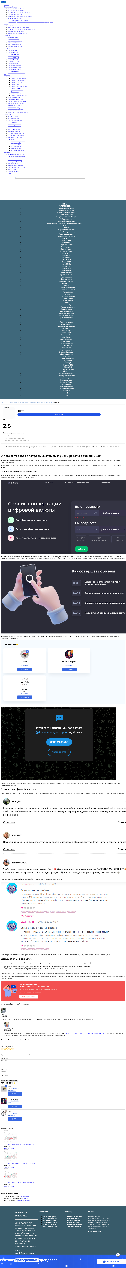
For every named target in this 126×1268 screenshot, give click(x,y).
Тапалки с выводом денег (16, 31)
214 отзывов (15, 1113)
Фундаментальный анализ (16, 103)
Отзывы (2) (59, 415)
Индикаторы (12, 139)
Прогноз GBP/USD (13, 52)
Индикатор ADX (16, 143)
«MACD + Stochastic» (14, 129)
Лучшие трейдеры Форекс (16, 9)
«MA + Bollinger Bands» (15, 120)
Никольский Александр (22, 1200)
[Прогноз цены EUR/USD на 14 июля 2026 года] (10, 1143)
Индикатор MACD (16, 146)
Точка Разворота (69, 662)
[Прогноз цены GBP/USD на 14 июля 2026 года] (10, 1162)
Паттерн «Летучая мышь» (19, 86)
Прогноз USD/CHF (13, 54)
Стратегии (7, 114)
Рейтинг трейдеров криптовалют (18, 20)
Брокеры (7, 35)
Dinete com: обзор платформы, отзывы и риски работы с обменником (25, 447)
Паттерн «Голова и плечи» (19, 78)
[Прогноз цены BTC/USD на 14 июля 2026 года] (10, 1181)
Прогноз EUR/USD (13, 50)
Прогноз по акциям (14, 71)
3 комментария (9, 1167)
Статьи (10, 173)
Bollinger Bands (16, 148)
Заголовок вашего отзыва (9, 1053)
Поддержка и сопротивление (17, 101)
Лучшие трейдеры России (16, 10)
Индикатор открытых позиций (17, 156)
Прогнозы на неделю (14, 69)
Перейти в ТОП (113, 1261)
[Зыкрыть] (118, 1255)
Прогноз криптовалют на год (17, 73)
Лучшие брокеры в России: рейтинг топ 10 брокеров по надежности (31, 402)
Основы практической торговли (18, 112)
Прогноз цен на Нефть (15, 67)
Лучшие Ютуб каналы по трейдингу (19, 12)
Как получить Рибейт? (15, 46)
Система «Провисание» (15, 128)
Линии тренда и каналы (15, 99)
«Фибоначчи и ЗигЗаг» (15, 137)
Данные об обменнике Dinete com (62, 447)
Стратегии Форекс (13, 163)
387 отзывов (15, 1088)
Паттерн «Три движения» (19, 95)
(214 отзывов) (24, 693)
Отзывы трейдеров (14, 43)
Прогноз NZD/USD (13, 60)
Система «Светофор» (14, 126)
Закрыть (3, 2)
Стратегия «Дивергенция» (16, 135)
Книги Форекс (12, 169)
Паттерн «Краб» (16, 88)
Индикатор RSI (15, 145)
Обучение (7, 75)
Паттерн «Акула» (16, 94)
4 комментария (9, 1148)
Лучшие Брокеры (13, 39)
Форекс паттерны (73, 1222)
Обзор (16, 1094)
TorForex (4, 402)
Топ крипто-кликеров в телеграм (18, 27)
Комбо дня (11, 26)
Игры (6, 24)
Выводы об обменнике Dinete (110, 447)
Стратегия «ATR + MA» (14, 124)
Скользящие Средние (18, 141)
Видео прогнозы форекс (15, 165)
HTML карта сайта (94, 1231)
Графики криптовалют (15, 160)
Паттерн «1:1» (15, 84)
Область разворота (14, 111)
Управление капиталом (15, 105)
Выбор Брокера (13, 37)
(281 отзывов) (69, 665)
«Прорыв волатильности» (16, 133)
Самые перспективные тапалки (18, 33)
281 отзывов (15, 1101)
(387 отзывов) (24, 665)
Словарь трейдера (73, 1220)
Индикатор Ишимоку (17, 150)
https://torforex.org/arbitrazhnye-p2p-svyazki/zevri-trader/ (85, 1033)
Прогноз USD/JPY (13, 56)
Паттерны (11, 77)
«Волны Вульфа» (13, 116)
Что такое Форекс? (49, 1217)
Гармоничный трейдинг (15, 109)
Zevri (25, 662)
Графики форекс (13, 158)
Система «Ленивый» (14, 131)
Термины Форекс (13, 171)
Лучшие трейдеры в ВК (15, 14)
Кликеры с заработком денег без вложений (21, 29)
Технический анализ (14, 97)
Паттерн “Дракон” (16, 82)
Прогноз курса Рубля (14, 65)
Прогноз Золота (13, 63)
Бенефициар (25, 1196)
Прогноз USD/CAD (13, 58)
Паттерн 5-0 (15, 92)
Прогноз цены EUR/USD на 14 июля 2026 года (19, 1144)
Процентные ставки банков (16, 167)
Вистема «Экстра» (13, 118)
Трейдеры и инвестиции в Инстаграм (20, 16)
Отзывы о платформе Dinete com (87, 447)
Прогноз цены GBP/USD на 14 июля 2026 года (19, 1163)
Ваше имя (4, 1069)
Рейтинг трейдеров (10, 7)
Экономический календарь (16, 154)
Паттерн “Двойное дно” (18, 80)
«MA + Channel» (12, 122)
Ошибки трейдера (13, 107)
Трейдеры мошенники (15, 18)
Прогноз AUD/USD (13, 61)
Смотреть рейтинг (29, 996)
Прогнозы (7, 48)
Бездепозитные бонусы (15, 41)
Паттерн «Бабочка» (17, 90)
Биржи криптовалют (14, 44)
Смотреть (26, 669)
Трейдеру (7, 152)
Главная (6, 5)
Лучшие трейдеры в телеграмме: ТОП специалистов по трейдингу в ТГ (30, 22)
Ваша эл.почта (5, 1075)
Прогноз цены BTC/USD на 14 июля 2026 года (19, 1182)
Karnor (24, 689)
